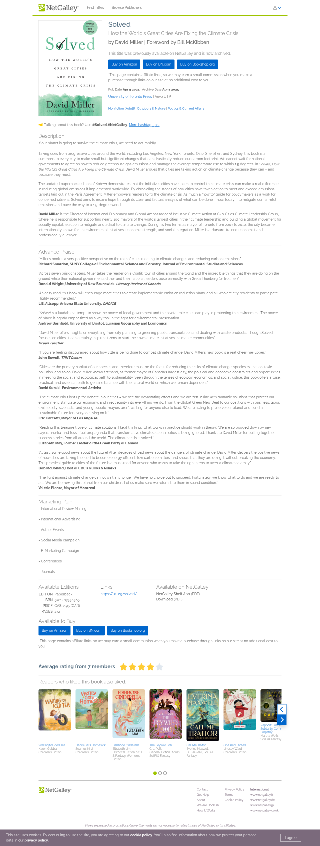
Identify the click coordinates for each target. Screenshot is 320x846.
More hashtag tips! (144, 125)
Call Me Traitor (196, 745)
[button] (54, 715)
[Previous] (281, 709)
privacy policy (36, 840)
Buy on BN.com (158, 64)
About (201, 800)
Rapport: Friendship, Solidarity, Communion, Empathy (275, 728)
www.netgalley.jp (262, 805)
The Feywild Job (161, 745)
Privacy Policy (234, 789)
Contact (202, 789)
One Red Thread (235, 745)
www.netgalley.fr (261, 794)
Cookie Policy (234, 800)
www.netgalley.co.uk (264, 810)
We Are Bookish (208, 805)
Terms (229, 794)
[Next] (281, 720)
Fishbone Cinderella (125, 745)
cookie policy (141, 835)
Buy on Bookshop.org (197, 64)
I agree (290, 838)
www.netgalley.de (262, 800)
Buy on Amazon (124, 64)
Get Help (203, 794)
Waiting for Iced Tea (51, 745)
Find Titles (95, 8)
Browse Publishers (127, 8)
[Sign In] (277, 8)
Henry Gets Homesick (91, 745)
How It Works (206, 810)
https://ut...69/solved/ (118, 594)
